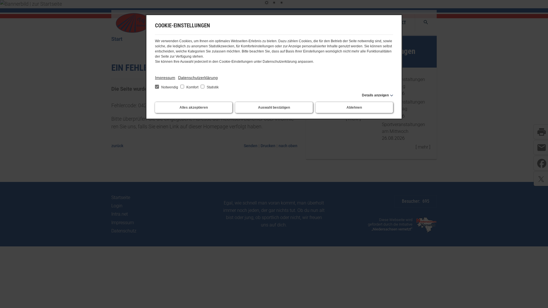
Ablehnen (354, 108)
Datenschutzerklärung (198, 77)
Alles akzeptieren (194, 108)
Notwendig (169, 87)
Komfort (192, 87)
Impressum (165, 77)
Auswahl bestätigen (274, 108)
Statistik (212, 87)
